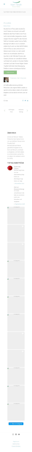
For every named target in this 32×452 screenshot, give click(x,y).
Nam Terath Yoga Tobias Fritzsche (13, 12)
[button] (16, 215)
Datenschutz (16, 444)
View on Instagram (17, 423)
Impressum (16, 441)
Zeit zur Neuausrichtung (19, 188)
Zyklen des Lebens (17, 167)
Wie (6, 100)
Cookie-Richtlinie (16, 446)
